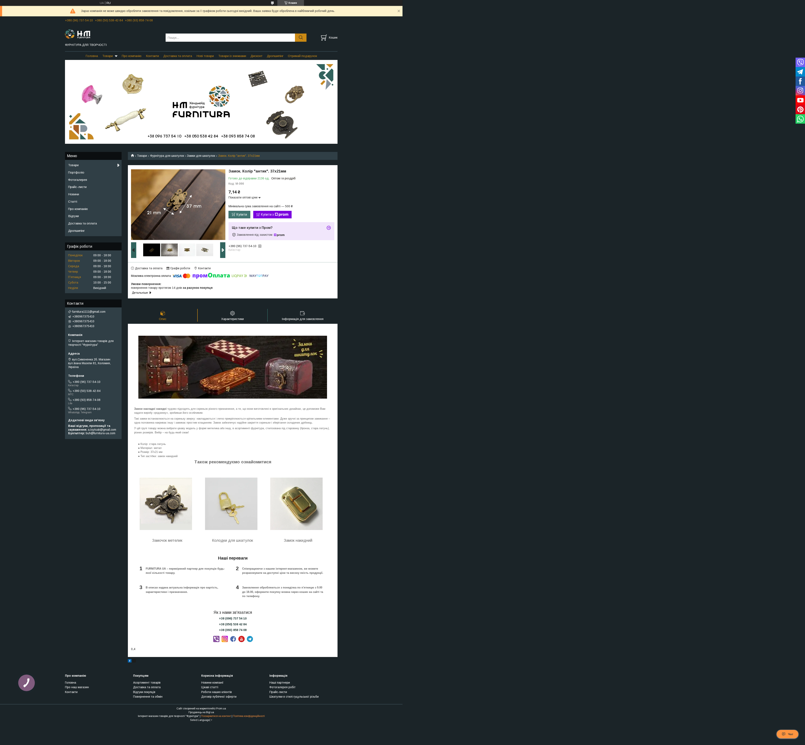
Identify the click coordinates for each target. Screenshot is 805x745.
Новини (73, 194)
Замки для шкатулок (201, 155)
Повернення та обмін (147, 696)
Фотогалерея (77, 179)
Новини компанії (212, 682)
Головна (92, 56)
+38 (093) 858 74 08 (233, 630)
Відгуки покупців (144, 692)
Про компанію (132, 56)
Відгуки (73, 216)
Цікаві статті (209, 687)
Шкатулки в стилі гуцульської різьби (294, 696)
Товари (107, 56)
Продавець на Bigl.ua (201, 712)
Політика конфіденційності (249, 716)
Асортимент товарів (147, 682)
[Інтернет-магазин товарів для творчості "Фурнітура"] (112, 33)
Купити (241, 214)
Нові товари (205, 56)
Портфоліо (76, 172)
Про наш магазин (77, 687)
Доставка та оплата (177, 56)
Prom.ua (221, 708)
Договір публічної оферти (218, 696)
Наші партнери (279, 682)
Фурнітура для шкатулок (167, 155)
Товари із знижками (232, 56)
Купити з (267, 214)
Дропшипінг (275, 56)
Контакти (152, 56)
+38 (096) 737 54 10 (233, 618)
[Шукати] (300, 38)
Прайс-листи (77, 187)
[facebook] (129, 661)
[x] (134, 661)
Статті (72, 201)
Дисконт (256, 56)
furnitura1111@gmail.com (88, 311)
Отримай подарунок (302, 56)
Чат (790, 734)
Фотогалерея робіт (282, 687)
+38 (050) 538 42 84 (233, 624)
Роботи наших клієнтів (216, 692)
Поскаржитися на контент (216, 716)
